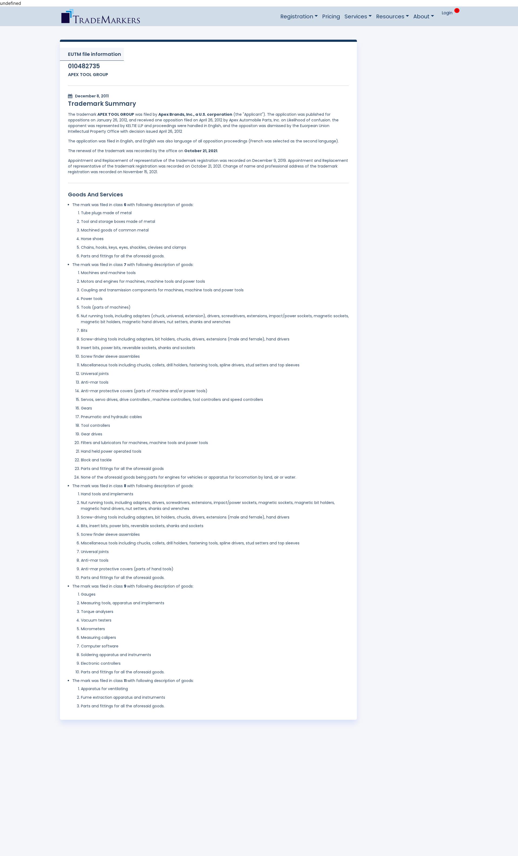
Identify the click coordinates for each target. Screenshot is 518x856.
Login (447, 13)
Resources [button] (390, 16)
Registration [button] (296, 16)
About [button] (421, 16)
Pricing (331, 16)
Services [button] (356, 16)
